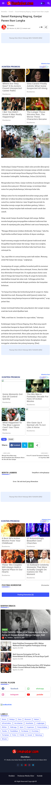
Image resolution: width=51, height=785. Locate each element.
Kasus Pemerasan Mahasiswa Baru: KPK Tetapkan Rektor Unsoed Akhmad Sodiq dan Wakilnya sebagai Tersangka (31, 667)
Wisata (4, 739)
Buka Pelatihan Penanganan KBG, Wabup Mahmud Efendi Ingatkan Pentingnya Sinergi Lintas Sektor (29, 645)
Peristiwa (35, 731)
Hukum (36, 719)
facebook (14, 688)
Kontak (39, 776)
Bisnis (4, 719)
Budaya (12, 719)
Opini (21, 727)
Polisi (14, 735)
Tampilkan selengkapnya (40, 473)
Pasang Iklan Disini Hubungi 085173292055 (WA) (25, 38)
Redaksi (12, 776)
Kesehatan (29, 723)
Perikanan (24, 731)
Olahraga (13, 727)
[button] (42, 3)
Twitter (25, 445)
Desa (19, 719)
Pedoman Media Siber (26, 776)
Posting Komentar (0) (26, 595)
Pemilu (4, 731)
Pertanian (5, 735)
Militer (4, 727)
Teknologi (38, 735)
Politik (21, 735)
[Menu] (3, 3)
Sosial (11, 12)
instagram (14, 694)
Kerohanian (18, 723)
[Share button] (37, 445)
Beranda (4, 12)
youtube (40, 694)
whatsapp (40, 688)
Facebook (16, 445)
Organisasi (30, 727)
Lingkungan (40, 723)
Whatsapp (31, 445)
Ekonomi (28, 719)
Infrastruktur (6, 723)
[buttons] (17, 764)
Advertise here (45, 64)
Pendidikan (14, 731)
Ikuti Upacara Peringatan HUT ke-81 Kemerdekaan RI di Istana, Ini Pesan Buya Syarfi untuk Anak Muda (31, 656)
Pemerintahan (42, 727)
